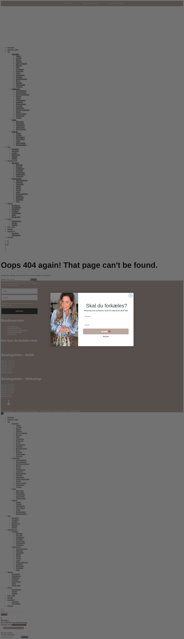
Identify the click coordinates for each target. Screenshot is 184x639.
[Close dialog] (131, 295)
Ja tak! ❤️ (106, 331)
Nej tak (106, 336)
